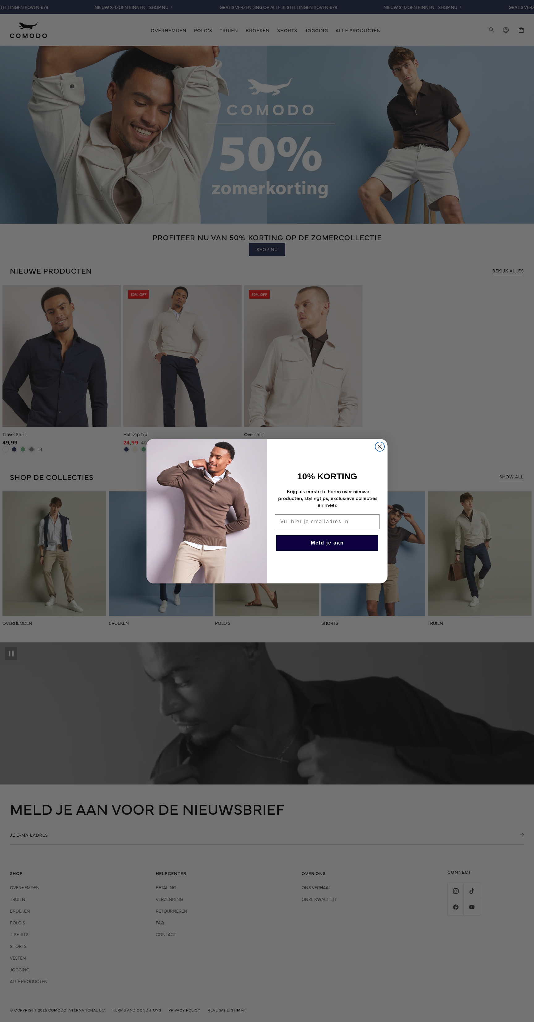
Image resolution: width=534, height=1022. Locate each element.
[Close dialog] (379, 446)
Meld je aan (327, 542)
